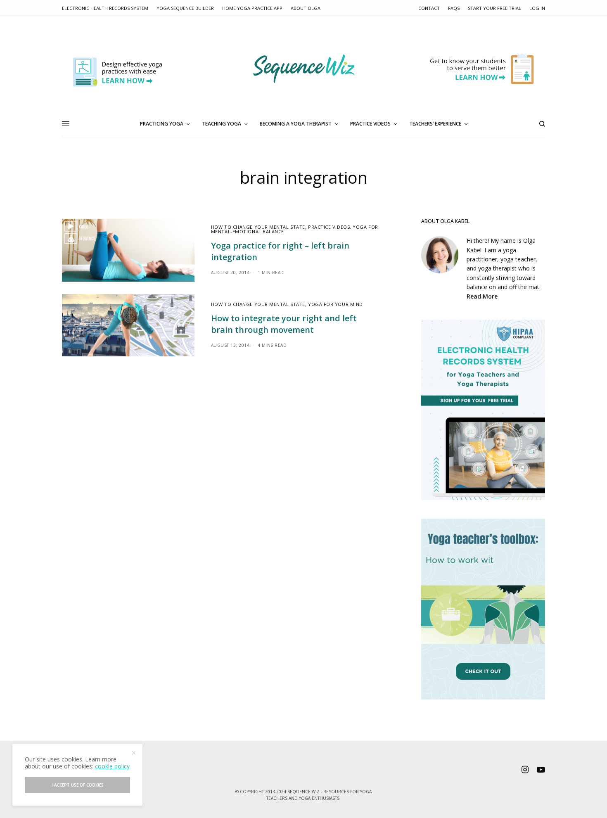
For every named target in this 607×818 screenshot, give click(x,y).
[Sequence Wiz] (303, 69)
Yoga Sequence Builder (185, 8)
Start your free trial (494, 8)
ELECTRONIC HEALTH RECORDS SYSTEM (105, 8)
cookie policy (112, 766)
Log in (537, 8)
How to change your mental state (258, 227)
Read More (482, 296)
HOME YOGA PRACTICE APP (252, 8)
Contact (429, 8)
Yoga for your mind (335, 304)
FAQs (454, 8)
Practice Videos (329, 227)
